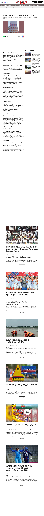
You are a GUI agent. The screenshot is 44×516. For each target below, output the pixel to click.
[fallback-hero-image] (28, 54)
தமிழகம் (5, 5)
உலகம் (13, 5)
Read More (22, 265)
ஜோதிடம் (25, 5)
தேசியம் (9, 5)
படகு (27, 392)
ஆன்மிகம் (30, 5)
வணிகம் (34, 5)
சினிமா (16, 5)
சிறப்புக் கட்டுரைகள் (40, 5)
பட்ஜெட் (11, 261)
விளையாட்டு (21, 5)
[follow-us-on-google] (23, 36)
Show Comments (13, 220)
